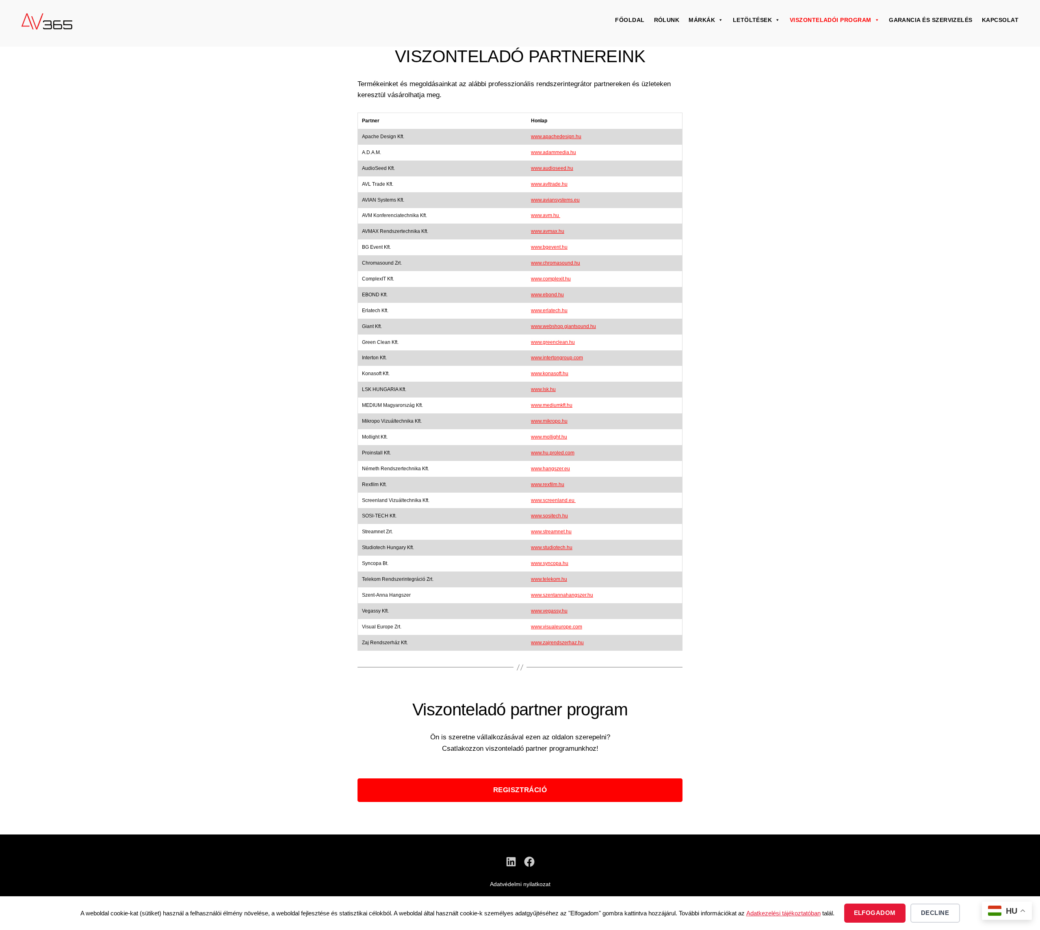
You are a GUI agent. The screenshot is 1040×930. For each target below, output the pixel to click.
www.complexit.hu (551, 279)
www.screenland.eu (553, 500)
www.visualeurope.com (556, 627)
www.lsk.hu (543, 389)
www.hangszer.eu (550, 469)
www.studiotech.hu (551, 547)
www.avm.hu (545, 215)
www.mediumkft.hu (551, 405)
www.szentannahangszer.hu (562, 595)
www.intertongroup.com (557, 358)
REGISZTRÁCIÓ (520, 790)
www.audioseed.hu (552, 168)
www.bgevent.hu (549, 247)
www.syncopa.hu (549, 563)
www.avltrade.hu (549, 184)
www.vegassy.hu (549, 611)
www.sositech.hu (549, 516)
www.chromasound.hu (555, 263)
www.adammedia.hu (553, 152)
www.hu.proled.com (552, 453)
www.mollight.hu (549, 437)
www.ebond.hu (547, 295)
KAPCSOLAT (1000, 20)
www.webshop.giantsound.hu (563, 326)
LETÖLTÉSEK (752, 20)
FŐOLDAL (629, 20)
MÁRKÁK (702, 20)
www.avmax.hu (547, 231)
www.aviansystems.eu (555, 200)
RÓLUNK (667, 20)
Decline (935, 912)
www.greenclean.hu (553, 342)
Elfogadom (875, 912)
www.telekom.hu (549, 579)
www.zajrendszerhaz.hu (557, 642)
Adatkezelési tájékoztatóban (783, 913)
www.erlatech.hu (549, 310)
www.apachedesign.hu (556, 136)
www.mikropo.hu (549, 421)
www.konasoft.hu (549, 373)
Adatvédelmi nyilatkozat (520, 884)
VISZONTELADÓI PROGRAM (830, 20)
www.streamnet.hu (551, 532)
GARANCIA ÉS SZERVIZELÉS (931, 20)
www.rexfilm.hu (547, 484)
